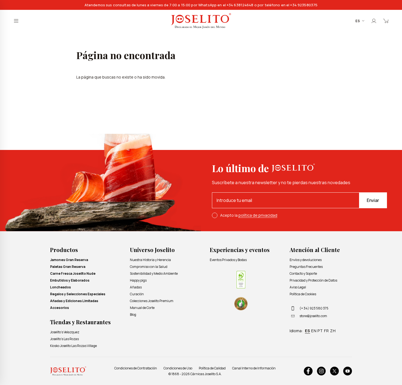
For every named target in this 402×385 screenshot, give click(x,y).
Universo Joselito (152, 249)
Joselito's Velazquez (64, 332)
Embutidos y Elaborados (69, 280)
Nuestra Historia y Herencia (150, 259)
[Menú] (16, 20)
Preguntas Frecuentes (306, 266)
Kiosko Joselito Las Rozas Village (73, 345)
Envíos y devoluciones (306, 259)
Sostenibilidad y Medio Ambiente (154, 273)
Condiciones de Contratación (135, 368)
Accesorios (59, 307)
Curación (137, 294)
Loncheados (60, 287)
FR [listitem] (326, 330)
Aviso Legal (298, 287)
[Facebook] (308, 371)
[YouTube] (347, 371)
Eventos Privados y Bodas (228, 259)
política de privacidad (257, 215)
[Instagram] (321, 371)
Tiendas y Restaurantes (80, 322)
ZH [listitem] (333, 330)
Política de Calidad (212, 368)
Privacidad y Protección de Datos (313, 280)
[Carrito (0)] (385, 20)
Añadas (136, 287)
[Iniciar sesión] (373, 20)
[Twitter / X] (334, 371)
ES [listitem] (307, 330)
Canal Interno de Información (254, 368)
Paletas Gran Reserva (67, 266)
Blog (133, 314)
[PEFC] (241, 279)
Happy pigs (138, 280)
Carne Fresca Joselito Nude (72, 273)
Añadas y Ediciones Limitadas (74, 301)
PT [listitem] (320, 330)
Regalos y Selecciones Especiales (77, 294)
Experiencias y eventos (240, 249)
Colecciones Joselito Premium (151, 301)
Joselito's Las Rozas (64, 339)
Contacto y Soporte (303, 273)
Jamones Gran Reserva (69, 259)
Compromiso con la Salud (148, 266)
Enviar (373, 200)
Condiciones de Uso (178, 368)
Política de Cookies (303, 294)
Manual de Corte (142, 307)
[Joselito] (201, 21)
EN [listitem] (314, 330)
